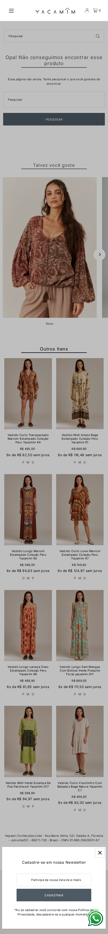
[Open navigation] (19, 10)
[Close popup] (99, 852)
